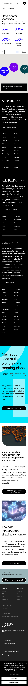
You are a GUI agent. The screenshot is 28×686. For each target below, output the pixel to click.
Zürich (3, 333)
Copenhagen (5, 299)
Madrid (4, 316)
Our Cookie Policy (13, 671)
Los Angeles (17, 147)
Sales (3, 638)
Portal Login (7, 655)
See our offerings (14, 408)
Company (20, 588)
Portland (4, 157)
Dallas (3, 143)
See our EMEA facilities (8, 282)
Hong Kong (17, 216)
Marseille (4, 319)
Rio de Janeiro (5, 160)
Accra (3, 289)
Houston (4, 147)
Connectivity (5, 610)
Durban (4, 302)
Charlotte (4, 140)
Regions (4, 588)
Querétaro (16, 157)
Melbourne (5, 223)
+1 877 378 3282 (7, 640)
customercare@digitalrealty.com (11, 651)
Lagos (15, 309)
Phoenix (16, 154)
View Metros (5, 599)
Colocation (4, 608)
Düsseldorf (17, 302)
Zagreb (16, 329)
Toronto (16, 167)
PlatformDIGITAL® (7, 605)
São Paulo (4, 164)
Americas (4, 591)
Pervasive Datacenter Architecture (10, 616)
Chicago (16, 140)
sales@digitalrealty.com (9, 643)
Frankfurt (4, 306)
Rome (3, 326)
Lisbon (3, 312)
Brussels (4, 296)
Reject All (14, 678)
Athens (4, 292)
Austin (15, 133)
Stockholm (17, 326)
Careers (19, 599)
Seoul (3, 226)
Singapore (17, 226)
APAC (3, 596)
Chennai (4, 216)
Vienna (3, 329)
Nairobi (4, 322)
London (16, 312)
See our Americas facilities (9, 127)
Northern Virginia (6, 154)
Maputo (16, 316)
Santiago (16, 160)
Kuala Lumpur (17, 219)
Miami (3, 150)
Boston (16, 137)
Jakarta (4, 219)
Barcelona (16, 292)
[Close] (26, 663)
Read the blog (14, 563)
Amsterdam (17, 289)
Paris (15, 322)
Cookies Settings (14, 674)
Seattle (16, 164)
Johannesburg (5, 309)
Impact (19, 593)
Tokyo (15, 229)
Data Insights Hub (6, 613)
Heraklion (16, 306)
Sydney (4, 229)
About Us (19, 591)
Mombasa (16, 319)
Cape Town (17, 296)
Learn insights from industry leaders (14, 491)
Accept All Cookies (14, 682)
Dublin (15, 299)
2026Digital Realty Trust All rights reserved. (11, 660)
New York (16, 150)
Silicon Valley (5, 167)
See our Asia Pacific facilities (9, 209)
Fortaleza (16, 143)
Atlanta (4, 133)
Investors (19, 596)
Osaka (15, 223)
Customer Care (5, 649)
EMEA (3, 593)
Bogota (4, 137)
